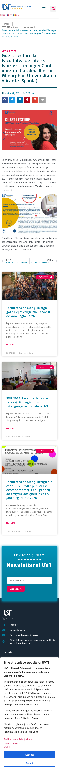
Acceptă (29, 754)
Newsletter (27, 27)
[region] (29, 713)
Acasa (15, 27)
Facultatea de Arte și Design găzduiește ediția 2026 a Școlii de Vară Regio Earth (28, 312)
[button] (53, 9)
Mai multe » (11, 344)
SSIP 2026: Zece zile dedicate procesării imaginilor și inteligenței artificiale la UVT (27, 402)
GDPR (7, 746)
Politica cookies (12, 743)
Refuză (29, 763)
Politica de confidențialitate (18, 739)
